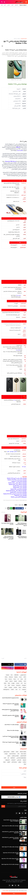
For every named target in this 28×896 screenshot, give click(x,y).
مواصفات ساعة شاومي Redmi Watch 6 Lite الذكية (10, 832)
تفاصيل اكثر (6, 890)
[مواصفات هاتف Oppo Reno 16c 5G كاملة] (23, 866)
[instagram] (16, 813)
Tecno (15, 679)
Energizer (24, 685)
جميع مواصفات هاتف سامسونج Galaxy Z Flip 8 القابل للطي (10, 710)
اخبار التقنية (13, 758)
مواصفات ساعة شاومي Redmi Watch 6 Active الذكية (10, 838)
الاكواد (8, 756)
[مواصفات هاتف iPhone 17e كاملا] (23, 726)
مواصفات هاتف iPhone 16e (13, 730)
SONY (25, 681)
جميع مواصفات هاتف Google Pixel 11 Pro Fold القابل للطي (8, 537)
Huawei (7, 675)
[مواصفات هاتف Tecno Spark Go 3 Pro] (7, 518)
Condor (17, 683)
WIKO (5, 683)
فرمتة (17, 751)
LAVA (9, 685)
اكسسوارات (7, 760)
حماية (4, 762)
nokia (22, 679)
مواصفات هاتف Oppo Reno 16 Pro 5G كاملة (11, 853)
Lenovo (10, 679)
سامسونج (16, 5)
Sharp (20, 687)
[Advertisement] (14, 22)
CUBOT (12, 689)
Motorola (11, 677)
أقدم (3, 658)
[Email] (8, 508)
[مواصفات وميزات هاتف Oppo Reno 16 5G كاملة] (23, 860)
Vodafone (24, 689)
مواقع (20, 762)
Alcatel (15, 681)
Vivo (12, 675)
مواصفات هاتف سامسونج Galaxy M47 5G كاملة (10, 716)
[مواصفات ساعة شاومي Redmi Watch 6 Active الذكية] (23, 839)
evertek (15, 687)
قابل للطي (19, 760)
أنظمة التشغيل (23, 756)
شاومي (8, 5)
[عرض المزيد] (6, 508)
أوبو (5, 5)
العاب (5, 758)
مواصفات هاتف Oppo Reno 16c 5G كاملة (10, 864)
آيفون (12, 5)
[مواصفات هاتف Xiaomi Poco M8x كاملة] (23, 827)
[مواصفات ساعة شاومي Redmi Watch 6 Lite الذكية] (23, 833)
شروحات (5, 754)
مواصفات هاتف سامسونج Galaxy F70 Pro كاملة (11, 704)
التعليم (8, 762)
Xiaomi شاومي (23, 675)
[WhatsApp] (11, 508)
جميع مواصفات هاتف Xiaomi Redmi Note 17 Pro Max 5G (21, 524)
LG (18, 679)
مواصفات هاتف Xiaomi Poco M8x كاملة (10, 825)
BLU (25, 683)
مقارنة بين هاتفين (15, 756)
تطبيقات (12, 751)
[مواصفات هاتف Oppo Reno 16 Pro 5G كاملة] (23, 854)
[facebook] (25, 813)
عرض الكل (3, 512)
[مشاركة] (2, 46)
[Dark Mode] (4, 2)
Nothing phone (6, 689)
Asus (6, 679)
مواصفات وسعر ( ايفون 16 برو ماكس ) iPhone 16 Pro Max (11, 737)
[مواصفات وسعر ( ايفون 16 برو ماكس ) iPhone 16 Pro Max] (23, 738)
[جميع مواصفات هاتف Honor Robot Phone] (21, 531)
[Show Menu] (26, 2)
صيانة (25, 764)
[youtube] (19, 813)
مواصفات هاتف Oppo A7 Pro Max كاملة (10, 846)
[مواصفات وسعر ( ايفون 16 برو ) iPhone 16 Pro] (23, 744)
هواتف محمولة (17, 38)
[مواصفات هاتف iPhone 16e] (23, 732)
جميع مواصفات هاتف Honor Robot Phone (22, 537)
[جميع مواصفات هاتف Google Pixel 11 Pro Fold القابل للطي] (7, 531)
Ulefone (24, 687)
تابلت (18, 754)
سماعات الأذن (14, 762)
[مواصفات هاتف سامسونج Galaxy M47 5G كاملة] (23, 717)
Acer (16, 689)
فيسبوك (24, 760)
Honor (20, 677)
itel (25, 691)
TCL (5, 685)
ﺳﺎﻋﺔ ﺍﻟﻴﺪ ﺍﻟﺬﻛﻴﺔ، (12, 754)
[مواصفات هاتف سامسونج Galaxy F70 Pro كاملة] (23, 705)
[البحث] (1, 2)
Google (13, 683)
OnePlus (20, 681)
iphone (11, 681)
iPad (9, 683)
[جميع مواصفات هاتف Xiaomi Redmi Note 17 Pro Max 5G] (21, 518)
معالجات (24, 762)
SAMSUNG (16, 675)
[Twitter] (14, 508)
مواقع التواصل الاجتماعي (21, 758)
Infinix (6, 677)
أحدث (25, 658)
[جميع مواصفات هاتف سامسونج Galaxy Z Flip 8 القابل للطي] (23, 711)
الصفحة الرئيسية (24, 38)
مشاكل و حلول (6, 751)
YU (19, 689)
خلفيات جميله (23, 754)
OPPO (25, 677)
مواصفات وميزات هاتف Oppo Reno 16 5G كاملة (10, 859)
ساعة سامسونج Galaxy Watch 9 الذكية (10, 697)
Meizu (6, 681)
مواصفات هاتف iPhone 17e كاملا (12, 724)
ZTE (25, 679)
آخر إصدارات (13, 760)
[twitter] (22, 813)
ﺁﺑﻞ (8, 758)
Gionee (13, 685)
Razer (6, 687)
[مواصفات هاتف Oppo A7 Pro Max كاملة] (23, 848)
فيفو (2, 5)
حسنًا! (14, 893)
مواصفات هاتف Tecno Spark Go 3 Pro (7, 524)
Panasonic (18, 685)
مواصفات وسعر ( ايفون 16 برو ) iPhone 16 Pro (10, 743)
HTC (22, 683)
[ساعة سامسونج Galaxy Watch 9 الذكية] (23, 699)
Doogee (10, 687)
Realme (16, 504)
